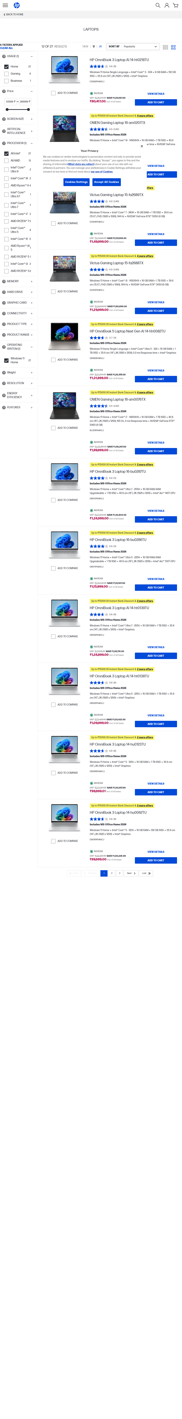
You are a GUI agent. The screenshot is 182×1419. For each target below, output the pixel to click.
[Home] (16, 5)
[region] (92, 167)
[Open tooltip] (4, 56)
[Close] (142, 146)
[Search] (158, 5)
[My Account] (166, 5)
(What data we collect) (81, 164)
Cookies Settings (76, 182)
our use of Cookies (102, 171)
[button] (18, 56)
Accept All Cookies (106, 182)
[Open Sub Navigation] (5, 5)
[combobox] (133, 46)
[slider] (7, 109)
